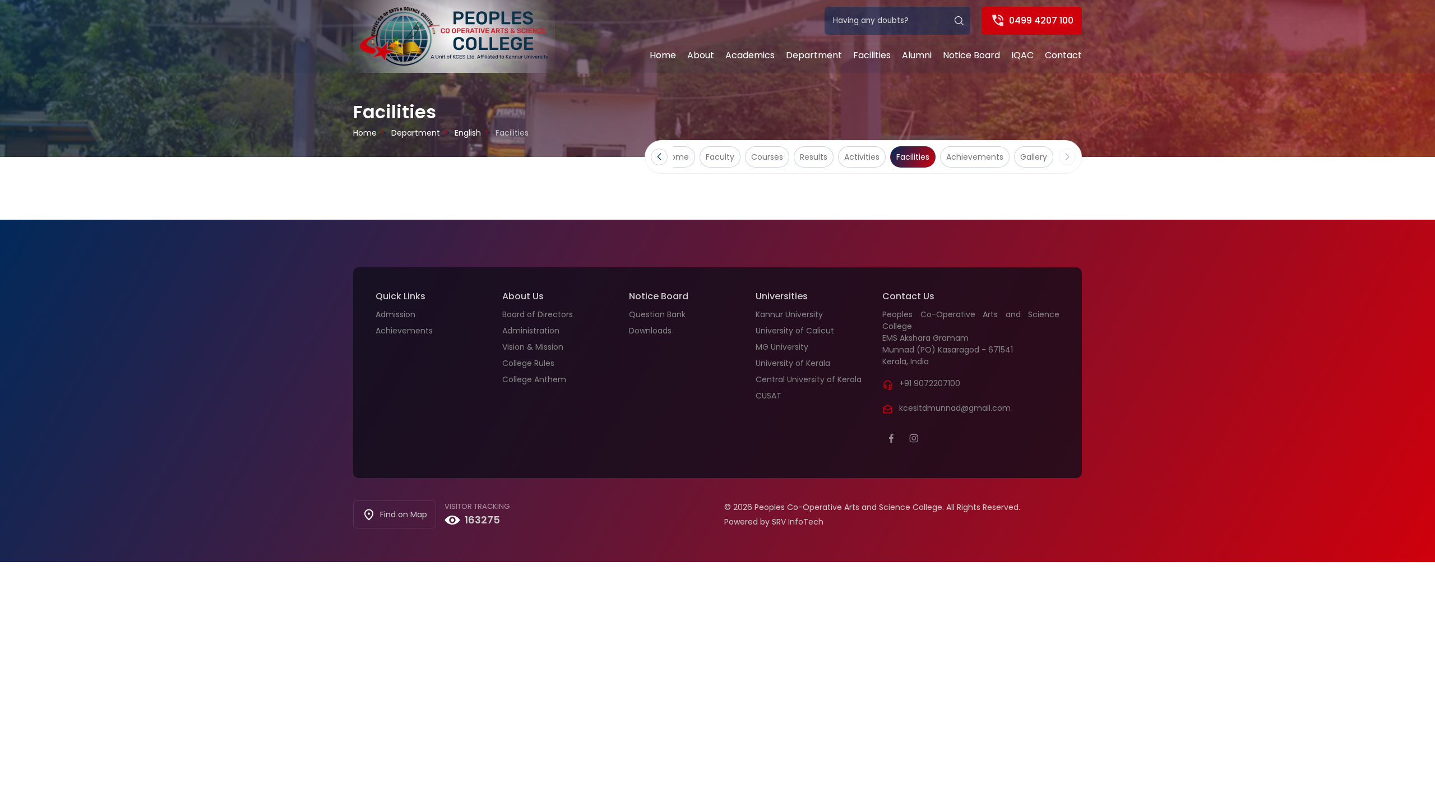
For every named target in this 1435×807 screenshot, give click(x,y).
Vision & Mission (532, 347)
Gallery (1033, 157)
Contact (1063, 55)
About (700, 55)
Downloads (650, 330)
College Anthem (534, 379)
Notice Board (971, 55)
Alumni (917, 55)
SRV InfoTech (797, 521)
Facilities (872, 55)
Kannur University (789, 314)
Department (814, 55)
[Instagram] (914, 438)
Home (663, 55)
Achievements (974, 157)
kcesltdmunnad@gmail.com (955, 408)
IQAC (1022, 55)
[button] (659, 157)
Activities (861, 157)
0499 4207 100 (1041, 20)
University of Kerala (793, 363)
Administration (530, 330)
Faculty (720, 157)
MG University (782, 347)
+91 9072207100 (929, 383)
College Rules (528, 363)
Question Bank (657, 314)
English (468, 132)
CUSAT (768, 395)
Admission (395, 314)
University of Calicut (795, 330)
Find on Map (403, 514)
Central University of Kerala (809, 379)
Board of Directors (537, 314)
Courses (767, 157)
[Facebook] (891, 438)
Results (813, 157)
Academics (750, 55)
